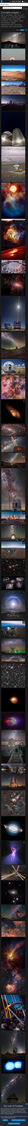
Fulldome (3, 19)
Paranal (21, 20)
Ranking (22, 30)
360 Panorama (9, 15)
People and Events (5, 22)
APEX (19, 15)
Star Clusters (4, 26)
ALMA (15, 15)
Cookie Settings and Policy (14, 1123)
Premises (13, 22)
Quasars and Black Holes (7, 24)
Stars (10, 26)
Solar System (18, 24)
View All (3, 15)
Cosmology (4, 17)
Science (13, 1)
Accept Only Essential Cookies (18, 1120)
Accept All (5, 1120)
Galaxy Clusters (16, 19)
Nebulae (16, 20)
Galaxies (9, 19)
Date (26, 30)
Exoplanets (22, 17)
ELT (8, 17)
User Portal (18, 1)
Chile (22, 15)
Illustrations (4, 20)
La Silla (11, 20)
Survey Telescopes (17, 26)
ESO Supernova (14, 17)
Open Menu (5, 4)
